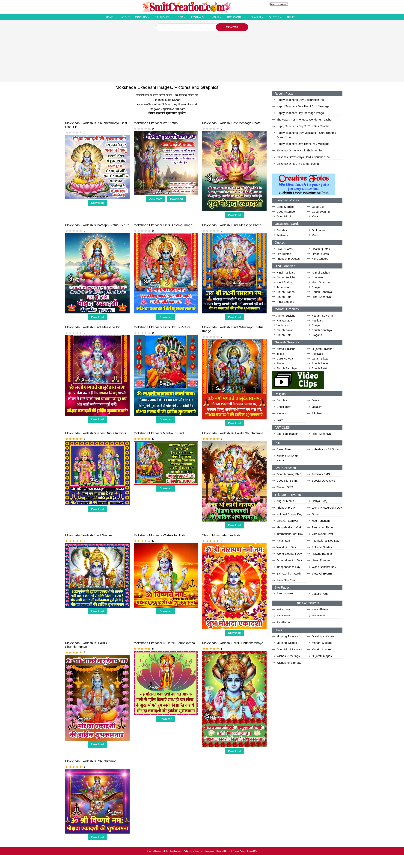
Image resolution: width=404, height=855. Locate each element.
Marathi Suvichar (322, 315)
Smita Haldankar (284, 593)
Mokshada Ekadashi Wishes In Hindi (159, 535)
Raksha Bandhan (322, 553)
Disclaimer (209, 851)
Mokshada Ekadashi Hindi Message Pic (92, 327)
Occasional (235, 17)
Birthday (281, 230)
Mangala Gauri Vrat (288, 527)
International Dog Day (325, 540)
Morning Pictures (287, 636)
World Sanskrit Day (324, 567)
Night (215, 17)
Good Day (318, 206)
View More (155, 199)
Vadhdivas (283, 325)
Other (291, 17)
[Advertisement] (202, 55)
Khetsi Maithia (283, 622)
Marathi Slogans (322, 642)
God (180, 17)
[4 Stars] (77, 132)
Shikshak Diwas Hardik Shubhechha (299, 150)
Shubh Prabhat (285, 292)
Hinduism (282, 413)
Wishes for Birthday (288, 662)
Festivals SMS (321, 474)
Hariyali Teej (319, 501)
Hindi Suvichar (321, 282)
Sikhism (317, 413)
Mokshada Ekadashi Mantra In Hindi (159, 433)
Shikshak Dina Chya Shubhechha (297, 163)
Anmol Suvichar (286, 277)
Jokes (280, 353)
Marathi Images (321, 649)
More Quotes (320, 258)
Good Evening (321, 211)
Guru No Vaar (285, 358)
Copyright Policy (223, 851)
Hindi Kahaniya (321, 296)
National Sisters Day (289, 514)
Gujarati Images (322, 656)
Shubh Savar (320, 363)
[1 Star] (66, 132)
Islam (279, 420)
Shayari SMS (284, 487)
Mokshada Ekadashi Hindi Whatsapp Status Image (232, 329)
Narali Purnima (321, 560)
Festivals (197, 17)
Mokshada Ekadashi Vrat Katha (156, 123)
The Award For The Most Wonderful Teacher (304, 119)
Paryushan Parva (322, 527)
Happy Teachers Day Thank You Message (302, 106)
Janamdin (282, 287)
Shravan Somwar (287, 520)
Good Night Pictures (289, 649)
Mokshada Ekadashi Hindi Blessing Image (163, 225)
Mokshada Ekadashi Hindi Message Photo (231, 225)
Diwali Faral (283, 449)
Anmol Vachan (321, 272)
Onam (315, 514)
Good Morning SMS (288, 474)
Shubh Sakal (284, 330)
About (125, 17)
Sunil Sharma (283, 615)
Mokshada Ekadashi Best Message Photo (231, 123)
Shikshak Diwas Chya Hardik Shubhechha (303, 157)
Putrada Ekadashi (323, 547)
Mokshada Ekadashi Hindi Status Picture (162, 327)
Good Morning (285, 206)
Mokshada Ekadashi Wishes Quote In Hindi (95, 433)
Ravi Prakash (318, 615)
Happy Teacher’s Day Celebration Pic (300, 99)
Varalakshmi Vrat (322, 534)
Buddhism (282, 400)
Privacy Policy (239, 851)
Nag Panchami (321, 520)
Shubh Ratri (283, 296)
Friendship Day (286, 507)
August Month (285, 501)
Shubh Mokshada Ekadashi (221, 535)
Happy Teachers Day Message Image (300, 113)
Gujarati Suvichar (322, 349)
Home (109, 17)
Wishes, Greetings (288, 656)
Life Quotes (283, 254)
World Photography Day (327, 507)
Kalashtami (283, 540)
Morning (141, 17)
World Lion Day (286, 547)
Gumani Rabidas (320, 609)
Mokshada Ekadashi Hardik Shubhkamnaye (232, 643)
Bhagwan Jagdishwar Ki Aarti (167, 109)
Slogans (317, 335)
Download (97, 202)
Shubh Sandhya (322, 292)
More (315, 216)
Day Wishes (162, 17)
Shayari (256, 17)
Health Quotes (321, 249)
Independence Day (288, 567)
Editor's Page (320, 593)
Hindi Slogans (285, 301)
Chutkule (317, 277)
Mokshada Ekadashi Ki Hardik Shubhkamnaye (86, 645)
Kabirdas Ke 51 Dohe (325, 449)
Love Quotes (284, 249)
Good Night (283, 216)
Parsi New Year (286, 580)
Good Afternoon (286, 211)
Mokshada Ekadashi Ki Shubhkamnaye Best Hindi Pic (96, 125)
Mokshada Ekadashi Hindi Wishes (89, 535)
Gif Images (318, 230)
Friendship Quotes (288, 258)
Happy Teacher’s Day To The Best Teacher (303, 126)
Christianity (283, 406)
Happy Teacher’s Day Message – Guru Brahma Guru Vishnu (306, 135)
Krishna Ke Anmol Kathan (287, 458)
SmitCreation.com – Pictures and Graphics (184, 851)
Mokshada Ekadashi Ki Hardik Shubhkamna (232, 433)
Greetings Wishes (323, 636)
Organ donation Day (289, 560)
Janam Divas (320, 358)
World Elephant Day (289, 553)
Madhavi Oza (283, 609)
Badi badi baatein (287, 433)
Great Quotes (320, 254)
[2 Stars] (70, 132)
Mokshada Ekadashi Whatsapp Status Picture (97, 225)
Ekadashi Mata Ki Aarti (167, 99)
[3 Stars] (73, 132)
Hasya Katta (284, 320)
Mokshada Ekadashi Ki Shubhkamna (90, 761)
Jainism (316, 400)
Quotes (274, 17)
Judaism (317, 406)
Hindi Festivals (285, 272)
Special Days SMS (323, 480)
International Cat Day (289, 534)
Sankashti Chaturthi (288, 573)
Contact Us (252, 851)
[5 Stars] (80, 132)
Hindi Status (284, 282)
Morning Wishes (286, 642)
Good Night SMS (287, 480)
